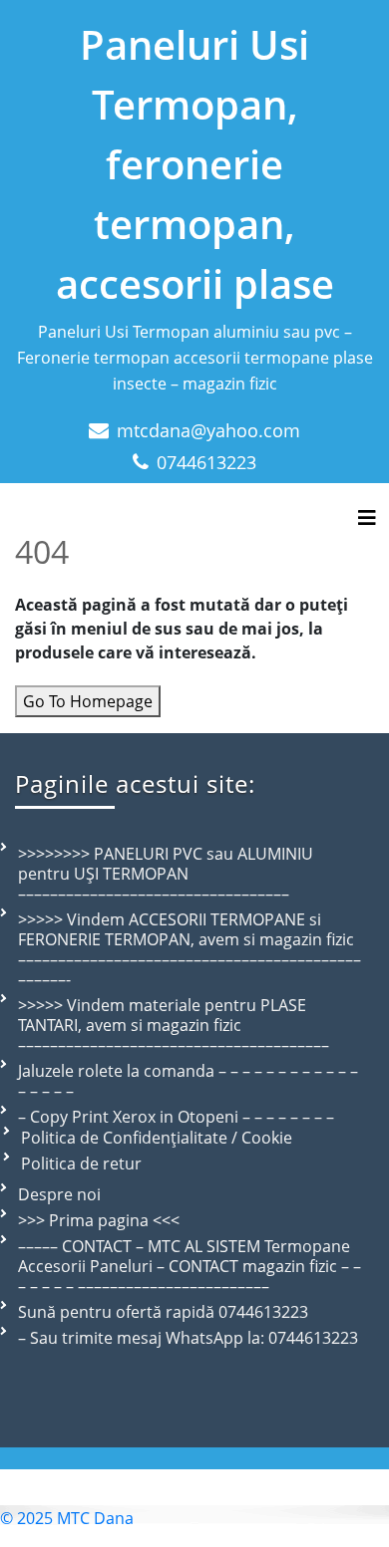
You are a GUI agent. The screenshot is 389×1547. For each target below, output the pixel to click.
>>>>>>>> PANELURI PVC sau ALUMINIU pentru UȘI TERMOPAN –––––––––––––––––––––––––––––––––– (165, 873)
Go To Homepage (88, 701)
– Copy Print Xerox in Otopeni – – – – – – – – (176, 1117)
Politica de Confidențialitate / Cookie (156, 1138)
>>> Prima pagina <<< (99, 1220)
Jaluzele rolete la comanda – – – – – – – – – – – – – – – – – (188, 1081)
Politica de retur (81, 1163)
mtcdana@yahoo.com (208, 430)
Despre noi (59, 1194)
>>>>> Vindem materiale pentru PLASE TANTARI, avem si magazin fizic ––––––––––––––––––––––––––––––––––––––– (173, 1025)
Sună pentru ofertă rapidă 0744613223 (163, 1312)
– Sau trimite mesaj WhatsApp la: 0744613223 (188, 1338)
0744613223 (206, 462)
